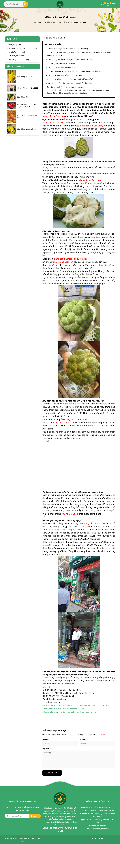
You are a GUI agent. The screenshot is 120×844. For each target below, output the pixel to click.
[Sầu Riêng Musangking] (11, 129)
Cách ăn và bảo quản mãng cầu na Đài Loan (65, 75)
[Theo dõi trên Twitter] (95, 838)
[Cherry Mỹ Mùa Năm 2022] (11, 88)
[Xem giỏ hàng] (108, 4)
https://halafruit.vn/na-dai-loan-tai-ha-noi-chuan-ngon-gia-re (69, 712)
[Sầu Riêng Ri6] (11, 97)
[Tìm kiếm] (25, 4)
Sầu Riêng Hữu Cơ (24, 77)
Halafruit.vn (25, 838)
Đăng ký (34, 816)
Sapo (22, 841)
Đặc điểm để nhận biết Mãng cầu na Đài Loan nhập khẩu (70, 48)
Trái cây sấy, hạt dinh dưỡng (18, 59)
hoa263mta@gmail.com (100, 829)
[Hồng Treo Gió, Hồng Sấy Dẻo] (11, 116)
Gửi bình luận (52, 773)
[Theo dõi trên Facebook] (92, 838)
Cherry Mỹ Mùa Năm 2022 (27, 88)
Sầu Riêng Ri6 (22, 97)
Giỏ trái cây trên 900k (15, 56)
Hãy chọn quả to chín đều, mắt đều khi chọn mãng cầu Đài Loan (76, 71)
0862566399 (101, 825)
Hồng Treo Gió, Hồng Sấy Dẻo (27, 116)
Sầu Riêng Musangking (26, 129)
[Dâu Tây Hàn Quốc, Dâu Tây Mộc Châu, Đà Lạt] (11, 105)
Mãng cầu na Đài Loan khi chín (63, 63)
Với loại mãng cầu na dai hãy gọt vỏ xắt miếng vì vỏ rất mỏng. (75, 79)
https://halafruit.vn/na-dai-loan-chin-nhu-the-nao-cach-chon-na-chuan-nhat (75, 705)
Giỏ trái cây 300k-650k (16, 48)
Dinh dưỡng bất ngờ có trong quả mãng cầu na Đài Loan (70, 59)
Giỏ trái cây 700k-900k (16, 52)
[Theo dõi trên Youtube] (102, 838)
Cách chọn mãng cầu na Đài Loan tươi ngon (65, 67)
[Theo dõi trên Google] (99, 838)
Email (83, 739)
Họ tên (45, 739)
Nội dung (46, 748)
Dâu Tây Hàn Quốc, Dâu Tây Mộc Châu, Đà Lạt (26, 105)
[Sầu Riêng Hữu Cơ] (11, 76)
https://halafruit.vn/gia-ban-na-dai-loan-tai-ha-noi (64, 708)
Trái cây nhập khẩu (14, 45)
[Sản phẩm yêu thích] (102, 4)
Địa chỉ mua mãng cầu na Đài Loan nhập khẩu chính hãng (71, 83)
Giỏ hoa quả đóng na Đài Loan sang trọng (67, 87)
